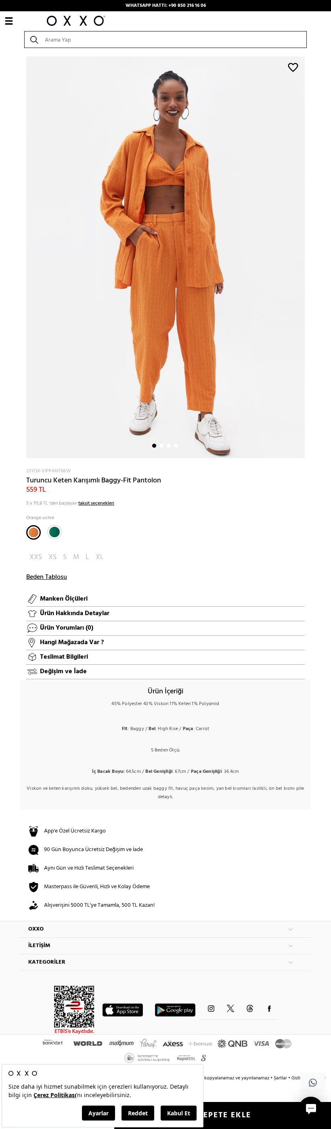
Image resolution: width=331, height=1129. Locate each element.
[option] (165, 257)
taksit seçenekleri (96, 503)
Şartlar (281, 1078)
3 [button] (169, 446)
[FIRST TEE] (54, 532)
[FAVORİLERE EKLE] (293, 67)
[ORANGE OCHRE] (33, 532)
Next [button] (24, 257)
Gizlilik (298, 1078)
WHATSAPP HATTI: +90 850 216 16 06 (166, 6)
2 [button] (161, 446)
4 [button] (176, 446)
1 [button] (154, 446)
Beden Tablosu (46, 577)
